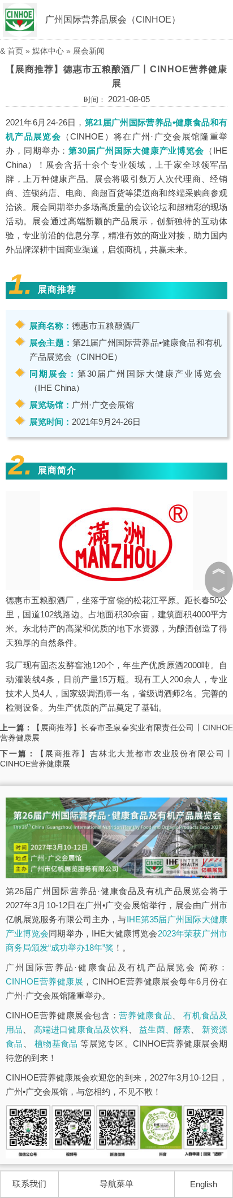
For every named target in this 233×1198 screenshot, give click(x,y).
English (203, 1184)
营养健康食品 (145, 1015)
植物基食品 (56, 1043)
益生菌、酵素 (165, 1029)
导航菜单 (116, 1183)
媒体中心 (48, 50)
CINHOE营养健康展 (44, 981)
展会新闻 (89, 50)
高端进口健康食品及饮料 (81, 1029)
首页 (15, 50)
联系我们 (29, 1183)
